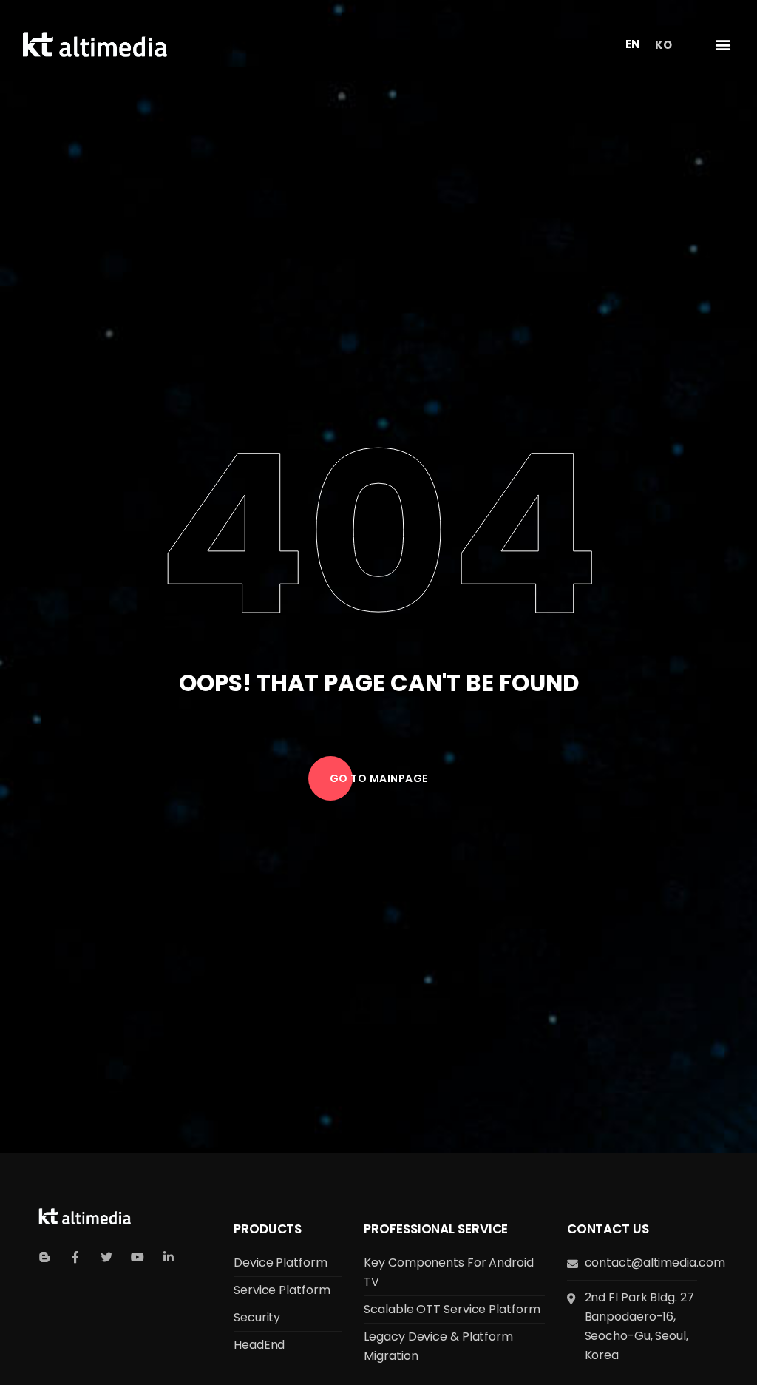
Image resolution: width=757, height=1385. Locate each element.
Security (257, 1317)
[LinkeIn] (168, 1257)
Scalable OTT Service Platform (452, 1309)
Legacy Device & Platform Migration (438, 1346)
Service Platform (282, 1289)
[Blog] (44, 1257)
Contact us (608, 1229)
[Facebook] (75, 1257)
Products (268, 1229)
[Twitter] (106, 1257)
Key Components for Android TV (448, 1272)
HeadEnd (259, 1344)
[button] (722, 45)
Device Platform (280, 1262)
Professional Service (436, 1229)
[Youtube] (137, 1257)
